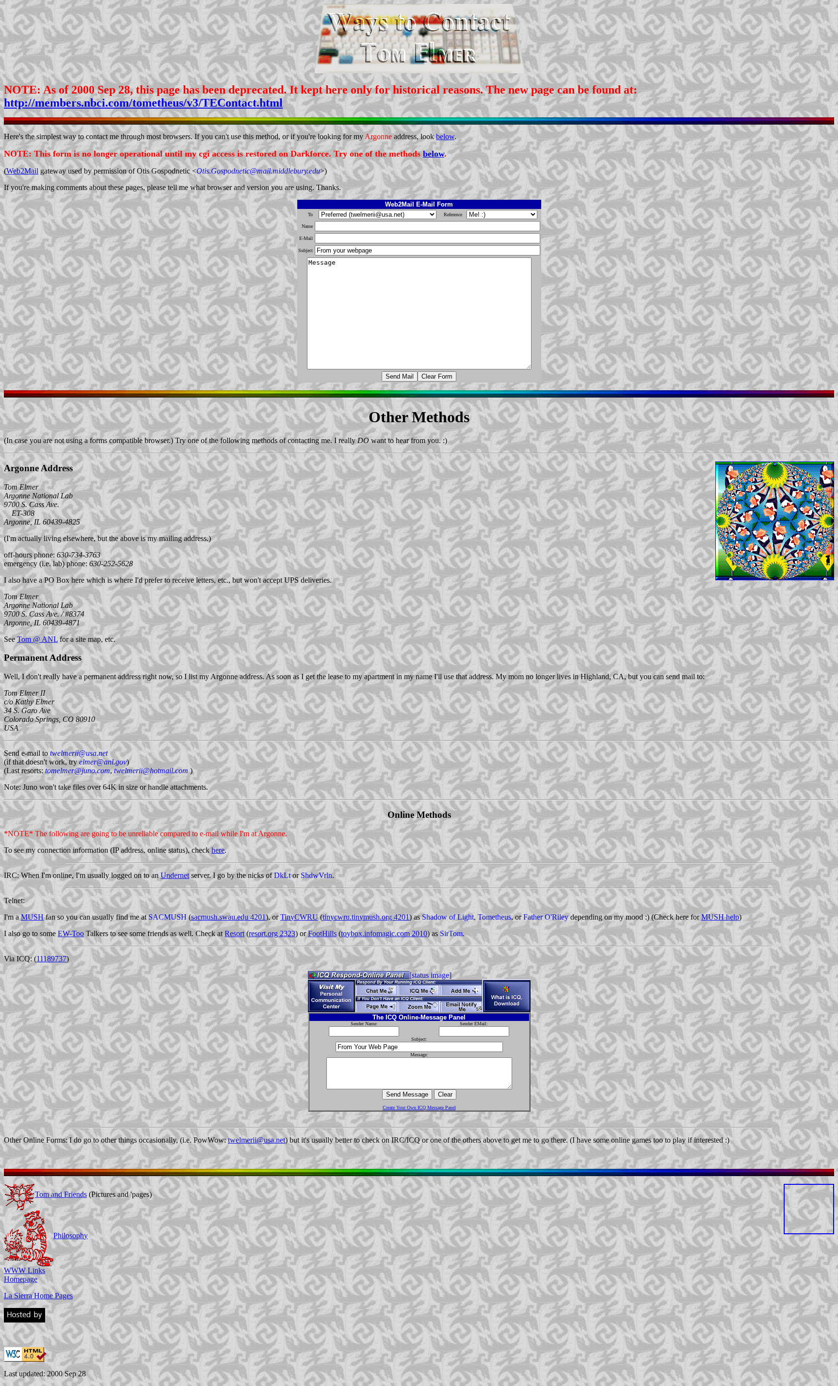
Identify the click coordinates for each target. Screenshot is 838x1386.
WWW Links (24, 1270)
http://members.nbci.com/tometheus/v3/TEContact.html (143, 102)
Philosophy (70, 1235)
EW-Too (71, 933)
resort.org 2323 (272, 933)
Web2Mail (22, 171)
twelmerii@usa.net (256, 1140)
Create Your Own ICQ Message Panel (419, 1107)
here (218, 850)
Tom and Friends (61, 1194)
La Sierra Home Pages (38, 1295)
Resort (234, 933)
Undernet (175, 875)
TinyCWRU (299, 917)
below (445, 136)
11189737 (51, 959)
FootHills (322, 933)
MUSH (32, 917)
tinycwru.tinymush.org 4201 (365, 917)
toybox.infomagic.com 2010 (384, 933)
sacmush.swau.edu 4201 (228, 917)
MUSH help (720, 917)
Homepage (20, 1279)
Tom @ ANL (37, 639)
